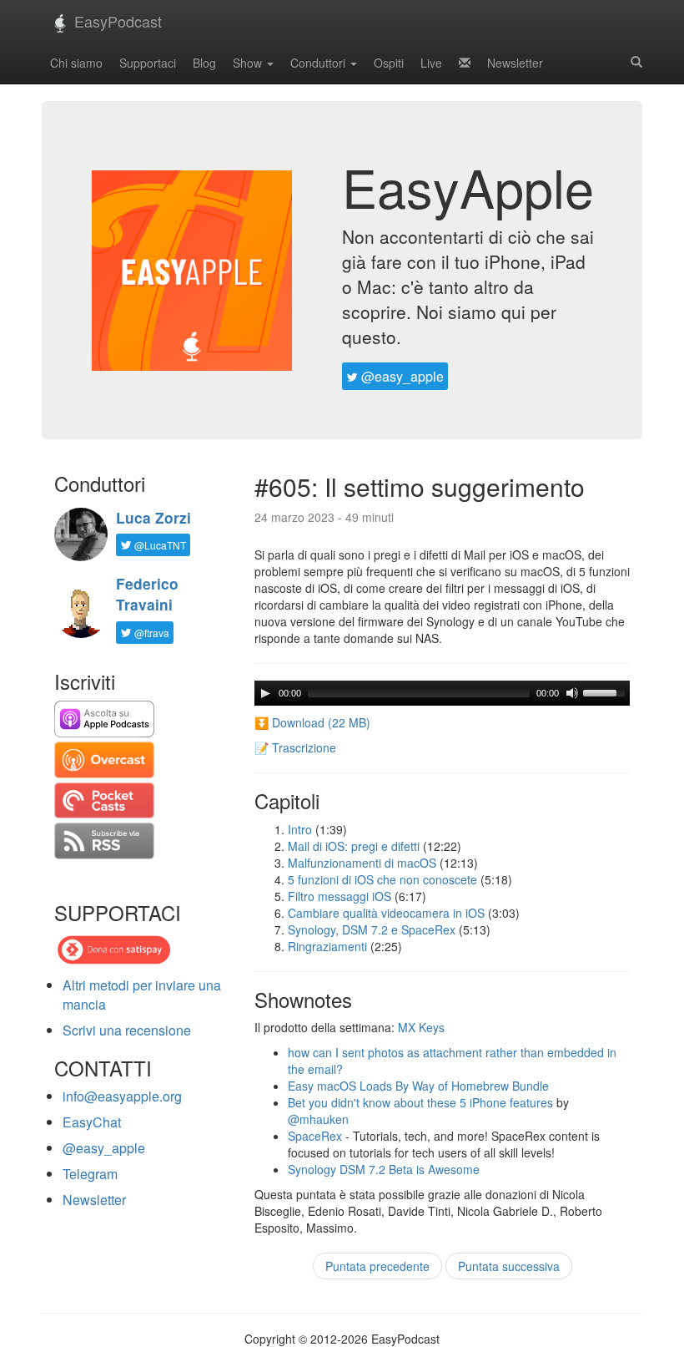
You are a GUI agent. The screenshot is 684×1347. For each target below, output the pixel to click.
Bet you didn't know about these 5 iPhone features (420, 1102)
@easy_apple (401, 376)
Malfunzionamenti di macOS (362, 862)
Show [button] (249, 62)
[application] (442, 693)
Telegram (90, 1173)
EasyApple (468, 186)
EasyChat (92, 1122)
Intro (300, 829)
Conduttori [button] (319, 62)
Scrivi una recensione (127, 1030)
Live (431, 62)
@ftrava (150, 632)
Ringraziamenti (327, 946)
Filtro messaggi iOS (339, 896)
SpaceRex (315, 1135)
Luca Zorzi (153, 518)
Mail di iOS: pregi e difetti (354, 846)
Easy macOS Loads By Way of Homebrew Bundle (418, 1085)
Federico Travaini (147, 594)
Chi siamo (76, 62)
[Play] (265, 693)
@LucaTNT (159, 545)
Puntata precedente (377, 1266)
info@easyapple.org (122, 1096)
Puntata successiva (509, 1266)
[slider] (606, 691)
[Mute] (572, 693)
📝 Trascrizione (295, 747)
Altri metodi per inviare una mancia (142, 994)
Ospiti (389, 62)
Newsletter (515, 62)
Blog (204, 62)
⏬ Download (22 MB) (312, 722)
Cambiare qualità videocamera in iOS (386, 912)
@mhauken (318, 1119)
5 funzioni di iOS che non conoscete (382, 879)
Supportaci (147, 62)
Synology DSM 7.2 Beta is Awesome (384, 1169)
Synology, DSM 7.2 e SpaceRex (371, 929)
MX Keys (421, 1027)
